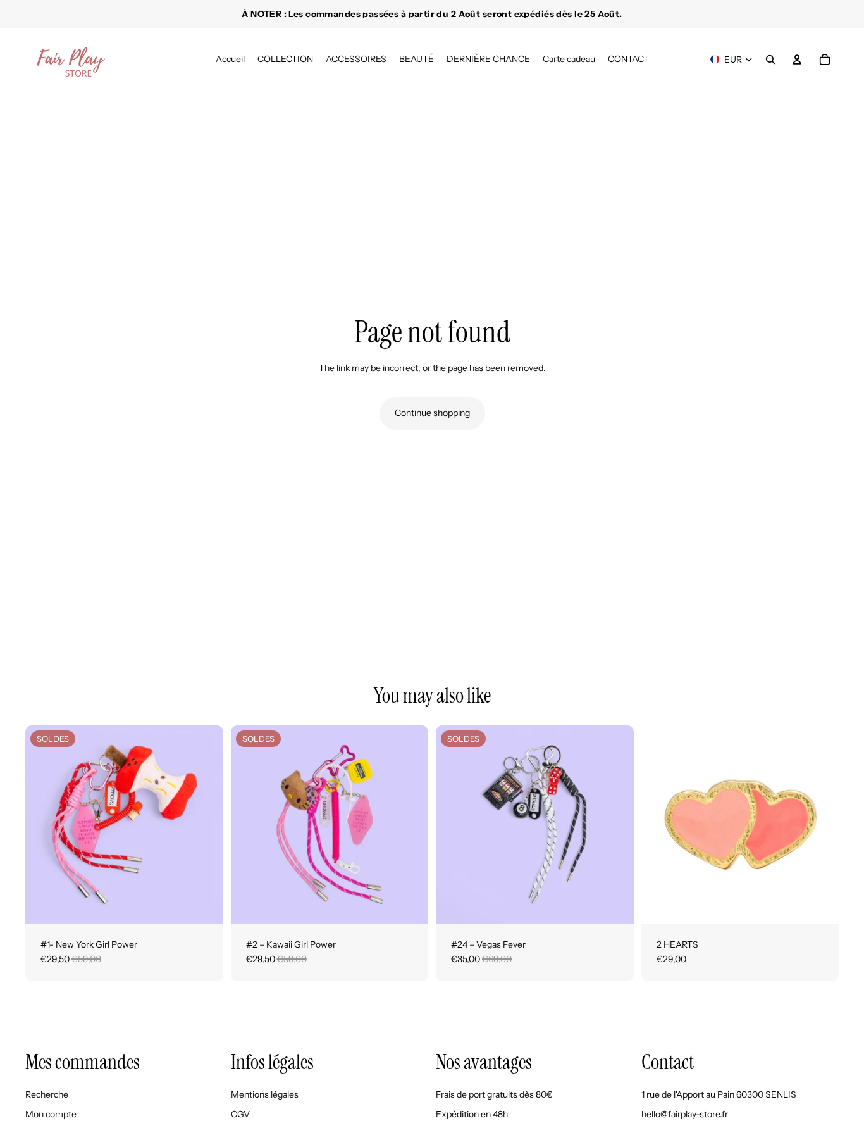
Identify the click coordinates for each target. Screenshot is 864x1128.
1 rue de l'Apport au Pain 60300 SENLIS (718, 1094)
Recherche (46, 1094)
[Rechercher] (770, 59)
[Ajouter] (203, 904)
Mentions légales (265, 1094)
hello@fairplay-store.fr (684, 1114)
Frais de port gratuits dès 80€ (494, 1094)
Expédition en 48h (472, 1114)
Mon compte (51, 1114)
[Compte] (797, 59)
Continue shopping (432, 412)
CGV (240, 1114)
